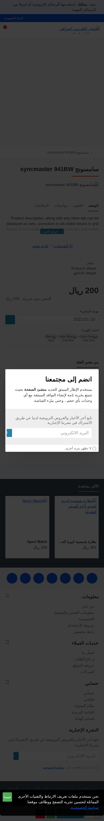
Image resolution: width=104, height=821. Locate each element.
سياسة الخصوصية (85, 807)
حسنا (7, 797)
